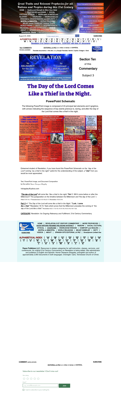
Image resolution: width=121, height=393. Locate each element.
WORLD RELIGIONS (65, 230)
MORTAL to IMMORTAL (46, 230)
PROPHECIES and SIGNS (36, 12)
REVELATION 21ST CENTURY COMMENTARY (62, 223)
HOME (21, 10)
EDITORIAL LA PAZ (50, 48)
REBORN (80, 226)
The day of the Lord (29, 194)
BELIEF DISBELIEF (83, 230)
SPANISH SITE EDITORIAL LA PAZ (67, 232)
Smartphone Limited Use (92, 232)
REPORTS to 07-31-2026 (47, 32)
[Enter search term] (77, 36)
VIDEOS (52, 28)
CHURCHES (37, 17)
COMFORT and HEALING (89, 228)
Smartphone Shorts (28, 32)
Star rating (26, 375)
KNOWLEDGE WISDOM (68, 228)
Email (24, 382)
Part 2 (23, 203)
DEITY (37, 25)
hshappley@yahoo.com (30, 189)
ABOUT (23, 30)
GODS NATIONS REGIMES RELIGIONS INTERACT (55, 226)
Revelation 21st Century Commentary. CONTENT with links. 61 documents (60, 43)
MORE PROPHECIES (90, 223)
